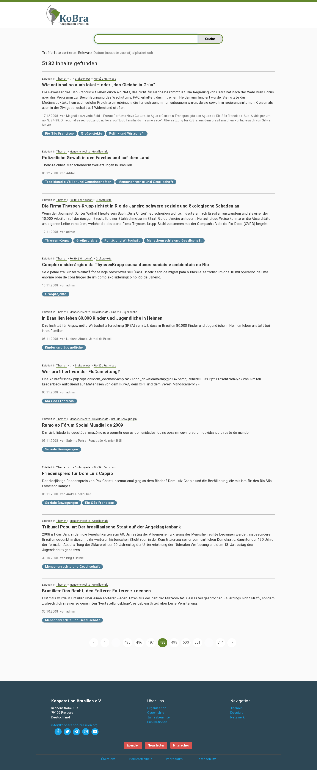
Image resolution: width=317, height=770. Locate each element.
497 (151, 642)
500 (186, 642)
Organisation (156, 708)
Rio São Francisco (105, 78)
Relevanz (85, 53)
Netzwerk (237, 717)
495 (127, 642)
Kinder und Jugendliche (64, 347)
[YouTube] (95, 731)
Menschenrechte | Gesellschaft (89, 151)
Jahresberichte (158, 717)
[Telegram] (77, 731)
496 (139, 642)
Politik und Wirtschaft (126, 133)
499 (174, 642)
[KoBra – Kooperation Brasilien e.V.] (67, 14)
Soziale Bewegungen (124, 419)
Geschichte (155, 713)
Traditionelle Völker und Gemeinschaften (78, 182)
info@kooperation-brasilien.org (74, 725)
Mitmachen (181, 745)
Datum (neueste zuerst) (112, 53)
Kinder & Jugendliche (124, 312)
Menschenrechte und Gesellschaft (145, 182)
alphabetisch (142, 53)
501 (198, 642)
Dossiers (236, 713)
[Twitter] (67, 731)
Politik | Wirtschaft (81, 199)
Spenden (133, 745)
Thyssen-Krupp (57, 240)
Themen (61, 78)
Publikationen (157, 722)
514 (220, 642)
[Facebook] (58, 731)
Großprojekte (82, 78)
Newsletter (156, 745)
